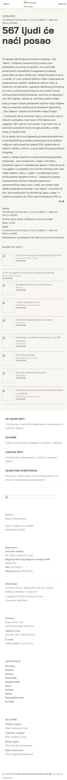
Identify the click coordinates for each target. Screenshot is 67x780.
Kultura (35, 258)
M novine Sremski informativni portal (31, 773)
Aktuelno (22, 305)
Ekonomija (11, 677)
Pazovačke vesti (14, 697)
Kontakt (9, 701)
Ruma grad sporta (12, 275)
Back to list (8, 222)
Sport (20, 287)
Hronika (9, 689)
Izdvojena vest (24, 258)
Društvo (21, 322)
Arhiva (8, 693)
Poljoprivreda (12, 681)
